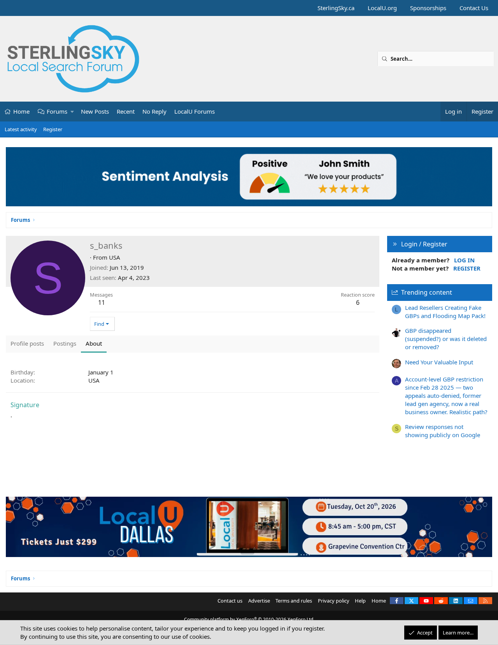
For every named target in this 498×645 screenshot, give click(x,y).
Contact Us (473, 8)
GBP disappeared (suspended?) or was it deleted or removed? (446, 339)
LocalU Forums (194, 111)
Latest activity (21, 129)
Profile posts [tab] (27, 343)
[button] (72, 111)
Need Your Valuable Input (439, 362)
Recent (126, 111)
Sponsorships (428, 8)
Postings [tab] (64, 343)
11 (101, 302)
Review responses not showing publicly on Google (442, 431)
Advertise (259, 600)
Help (360, 600)
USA (114, 257)
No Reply (154, 111)
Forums (57, 111)
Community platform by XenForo (249, 619)
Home (21, 111)
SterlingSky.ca (335, 8)
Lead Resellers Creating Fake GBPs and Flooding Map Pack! (445, 312)
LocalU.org (382, 8)
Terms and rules (293, 600)
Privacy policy (333, 600)
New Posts (95, 111)
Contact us (229, 600)
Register (52, 129)
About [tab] (94, 343)
